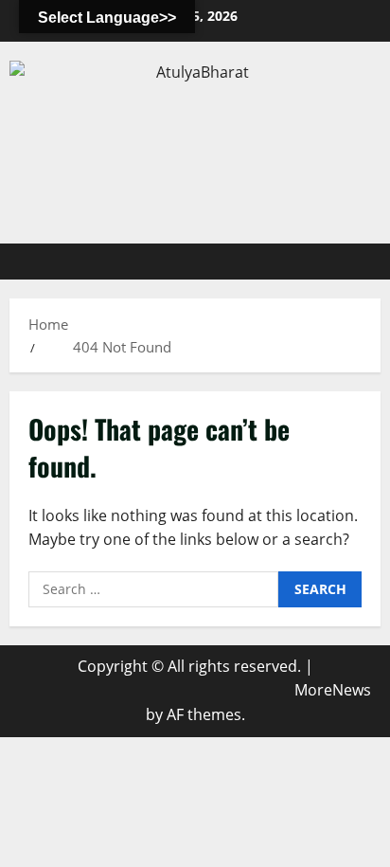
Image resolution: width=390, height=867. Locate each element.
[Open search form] (357, 262)
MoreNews (332, 689)
